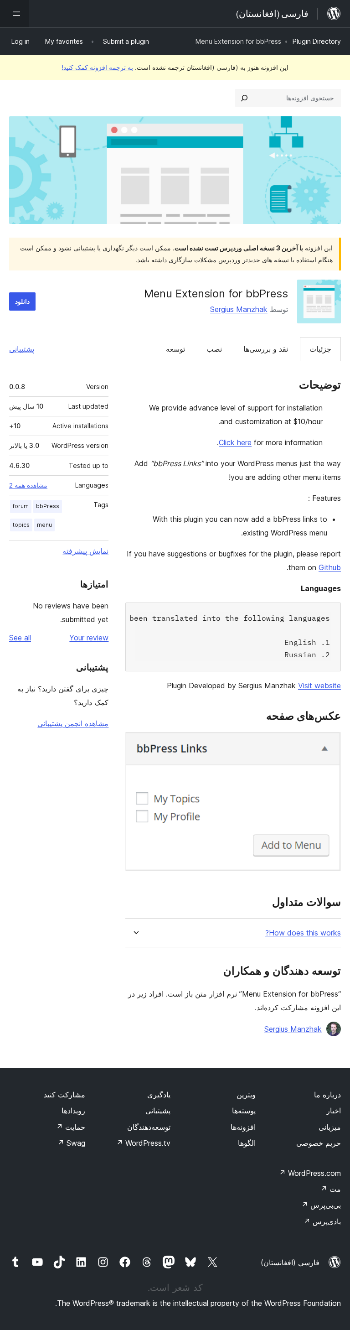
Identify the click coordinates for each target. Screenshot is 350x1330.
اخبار (333, 1110)
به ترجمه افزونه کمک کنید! (97, 67)
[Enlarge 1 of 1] (328, 744)
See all (20, 637)
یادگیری (158, 1094)
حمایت (70, 1127)
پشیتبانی (157, 1110)
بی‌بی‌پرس (321, 1205)
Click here (235, 442)
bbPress (47, 506)
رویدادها (73, 1110)
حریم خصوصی (318, 1143)
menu (44, 524)
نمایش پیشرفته (85, 551)
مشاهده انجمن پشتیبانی (72, 723)
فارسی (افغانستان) (290, 1262)
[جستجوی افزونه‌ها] (244, 98)
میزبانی (330, 1127)
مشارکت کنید (64, 1094)
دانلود (22, 301)
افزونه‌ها (243, 1127)
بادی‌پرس (322, 1221)
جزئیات (320, 348)
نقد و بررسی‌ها (265, 348)
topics (21, 524)
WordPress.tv (143, 1143)
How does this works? (303, 933)
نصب (214, 348)
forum (21, 506)
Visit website (319, 685)
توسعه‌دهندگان (148, 1127)
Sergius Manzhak (239, 309)
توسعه (175, 348)
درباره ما (327, 1094)
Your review (88, 637)
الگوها (247, 1143)
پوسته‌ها (244, 1110)
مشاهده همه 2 (28, 485)
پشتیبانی (21, 348)
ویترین (246, 1094)
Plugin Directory (317, 41)
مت (330, 1189)
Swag (71, 1143)
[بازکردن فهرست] (14, 13)
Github (330, 567)
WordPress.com (310, 1173)
